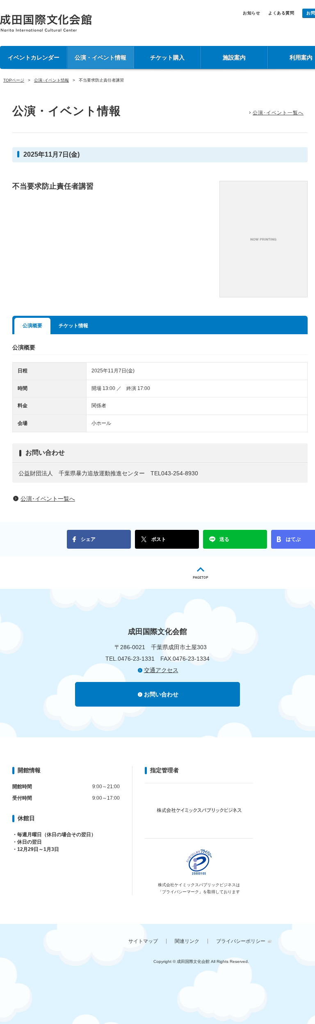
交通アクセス (161, 670)
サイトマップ (143, 941)
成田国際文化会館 (45, 23)
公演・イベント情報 (100, 57)
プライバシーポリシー (240, 941)
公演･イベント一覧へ (278, 113)
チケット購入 (167, 57)
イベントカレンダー (33, 57)
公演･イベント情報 (51, 80)
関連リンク (187, 941)
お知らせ (251, 13)
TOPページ (13, 80)
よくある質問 (281, 13)
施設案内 (234, 57)
